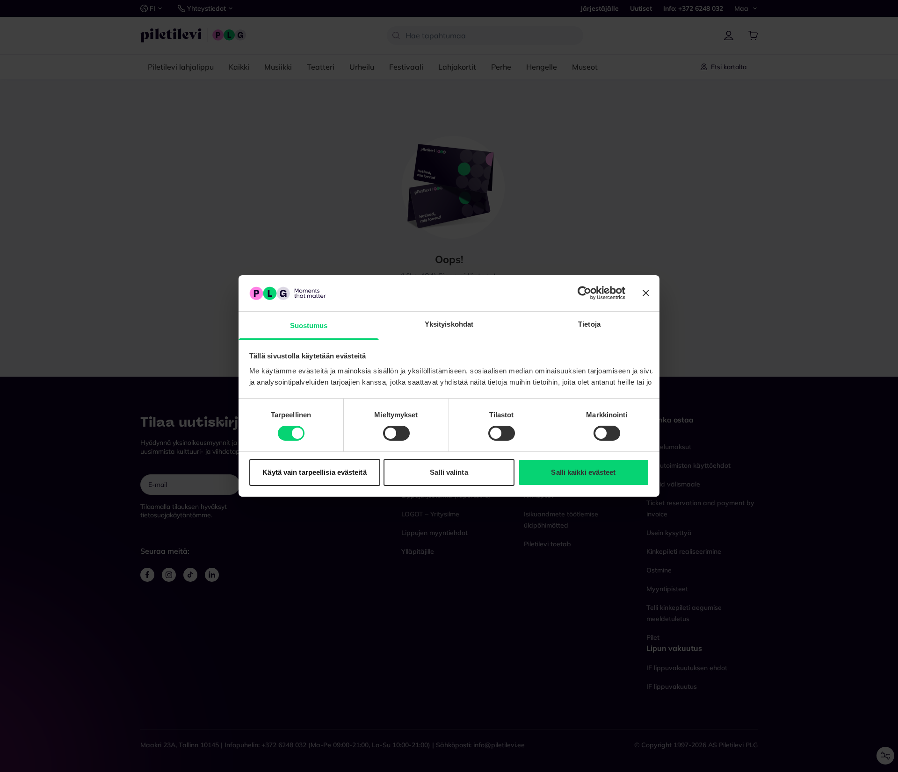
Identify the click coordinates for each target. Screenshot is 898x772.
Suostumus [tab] (309, 325)
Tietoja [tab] (589, 324)
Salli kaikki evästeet (583, 472)
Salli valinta (449, 472)
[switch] (396, 433)
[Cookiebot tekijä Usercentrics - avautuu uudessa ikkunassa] (584, 293)
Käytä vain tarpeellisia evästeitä (314, 472)
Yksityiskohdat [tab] (449, 324)
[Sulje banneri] (646, 293)
